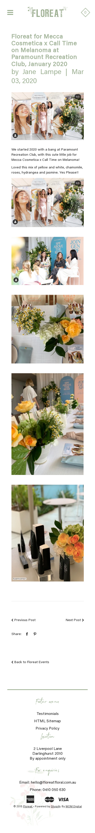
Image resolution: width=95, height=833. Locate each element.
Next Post (73, 620)
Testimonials (48, 714)
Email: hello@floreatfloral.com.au (47, 783)
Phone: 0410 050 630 (48, 790)
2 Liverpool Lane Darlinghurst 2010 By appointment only (48, 754)
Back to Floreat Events (31, 662)
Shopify (55, 806)
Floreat (28, 806)
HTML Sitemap (47, 721)
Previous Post (25, 620)
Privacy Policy (47, 729)
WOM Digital (74, 806)
